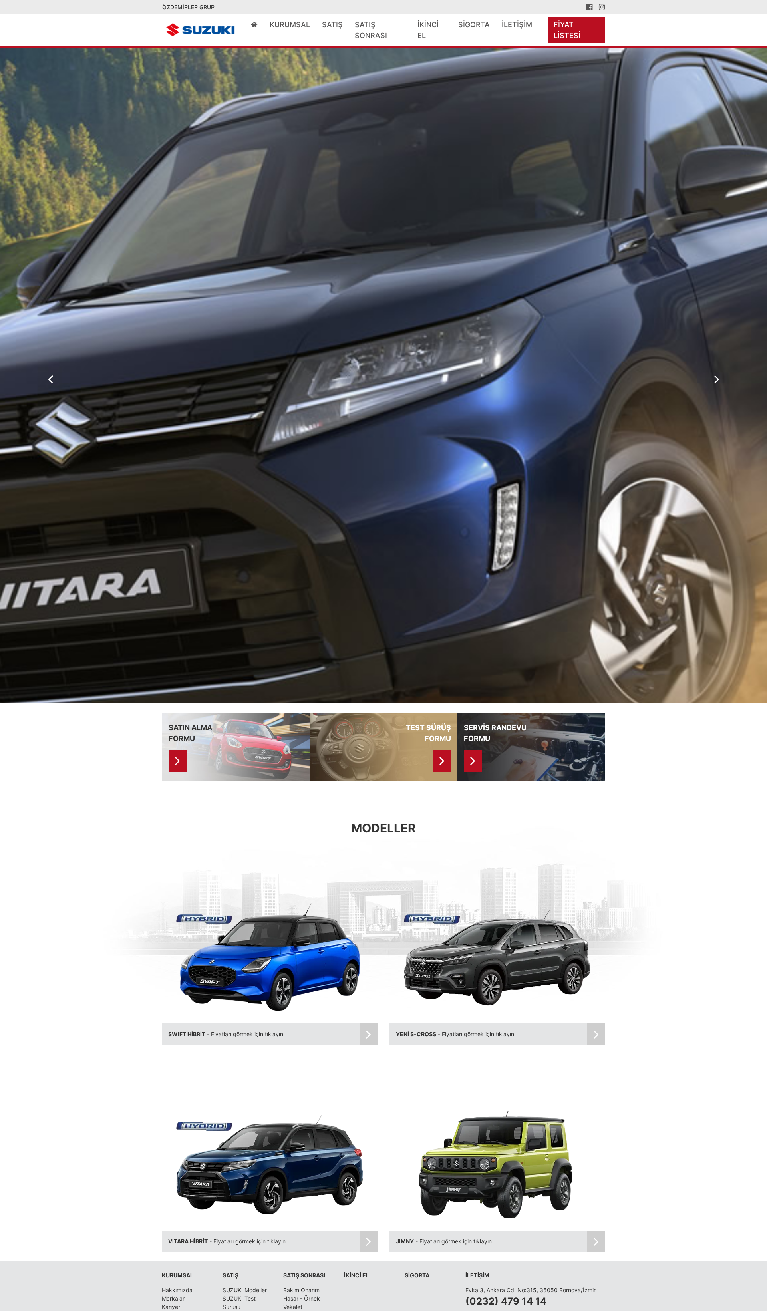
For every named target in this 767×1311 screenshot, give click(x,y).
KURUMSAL (290, 24)
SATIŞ (332, 24)
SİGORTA (474, 24)
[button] (717, 379)
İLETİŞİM (517, 24)
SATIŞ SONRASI (371, 30)
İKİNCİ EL (428, 30)
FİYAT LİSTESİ (567, 30)
